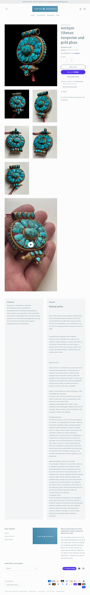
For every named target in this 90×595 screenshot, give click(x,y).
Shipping (63, 50)
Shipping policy (60, 591)
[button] (7, 9)
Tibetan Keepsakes (12, 591)
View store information (70, 86)
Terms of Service (10, 536)
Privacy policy (41, 591)
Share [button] (64, 91)
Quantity (63, 56)
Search (7, 533)
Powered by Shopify (22, 591)
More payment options (73, 76)
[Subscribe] (36, 568)
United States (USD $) (12, 585)
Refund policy (9, 539)
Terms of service (51, 591)
